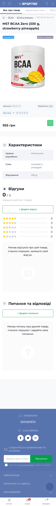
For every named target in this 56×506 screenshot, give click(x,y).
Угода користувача (26, 465)
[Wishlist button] (50, 123)
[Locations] (47, 3)
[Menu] (4, 3)
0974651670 (28, 421)
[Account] (52, 3)
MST (51, 106)
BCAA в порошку (25, 17)
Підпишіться (41, 459)
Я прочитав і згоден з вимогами (30, 465)
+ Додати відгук (28, 209)
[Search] (9, 3)
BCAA (11, 17)
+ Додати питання (28, 313)
